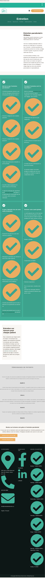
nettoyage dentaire (9, 192)
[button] (29, 11)
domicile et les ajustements (8, 312)
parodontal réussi (37, 91)
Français (7, 510)
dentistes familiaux (9, 351)
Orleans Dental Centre (4, 0)
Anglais (2, 510)
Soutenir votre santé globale (32, 209)
